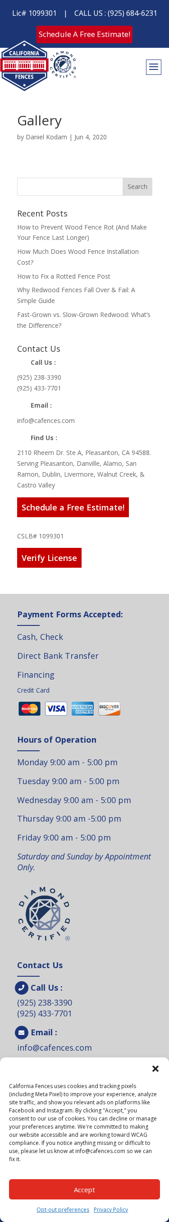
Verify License (49, 557)
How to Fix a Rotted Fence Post (63, 276)
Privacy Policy (111, 1209)
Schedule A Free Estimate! (84, 34)
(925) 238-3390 (39, 377)
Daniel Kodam (46, 137)
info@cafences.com (46, 420)
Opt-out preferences (63, 1209)
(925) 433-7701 (39, 388)
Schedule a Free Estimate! (73, 507)
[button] (155, 1068)
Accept (84, 1189)
